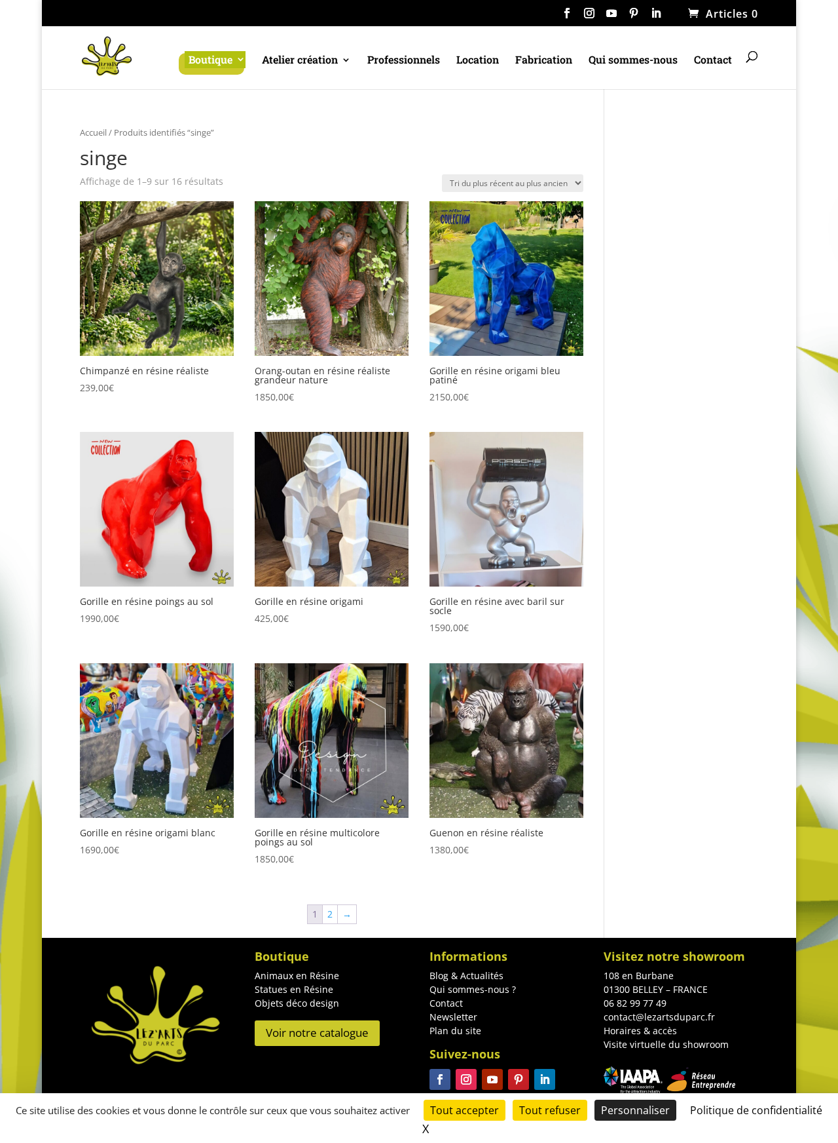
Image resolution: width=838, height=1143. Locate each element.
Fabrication (543, 60)
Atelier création (300, 60)
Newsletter (453, 1017)
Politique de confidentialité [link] (756, 1110)
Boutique (210, 59)
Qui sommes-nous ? (472, 989)
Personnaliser (635, 1110)
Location (477, 60)
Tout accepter (464, 1110)
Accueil (93, 132)
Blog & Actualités (466, 975)
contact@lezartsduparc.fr (659, 1017)
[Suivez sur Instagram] (466, 1079)
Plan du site (455, 1030)
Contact (713, 60)
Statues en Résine (294, 989)
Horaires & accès (640, 1030)
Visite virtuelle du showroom (666, 1044)
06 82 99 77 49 (635, 1003)
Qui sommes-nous (633, 60)
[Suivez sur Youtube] (492, 1079)
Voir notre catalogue (317, 1032)
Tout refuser (550, 1110)
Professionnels (403, 60)
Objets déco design (297, 1003)
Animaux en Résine (297, 975)
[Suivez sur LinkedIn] (544, 1079)
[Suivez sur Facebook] (439, 1079)
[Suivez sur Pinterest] (518, 1079)
